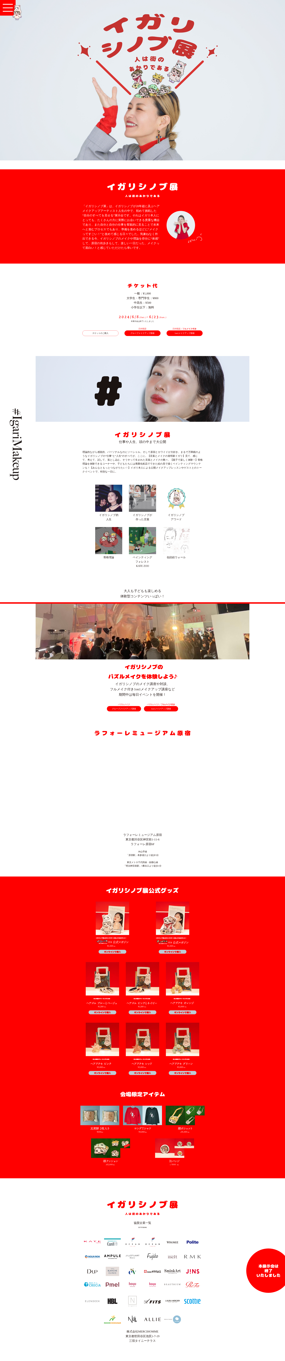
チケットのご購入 (100, 333)
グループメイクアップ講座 (142, 333)
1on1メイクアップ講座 (185, 333)
